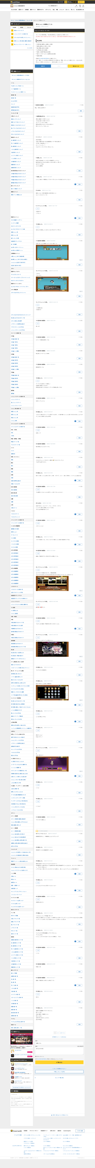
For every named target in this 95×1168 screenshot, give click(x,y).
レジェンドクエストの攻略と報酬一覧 (19, 604)
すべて (59, 66)
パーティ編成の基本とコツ (17, 676)
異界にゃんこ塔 (14, 235)
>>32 (38, 637)
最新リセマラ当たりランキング (18, 122)
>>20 (38, 430)
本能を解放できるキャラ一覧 (17, 622)
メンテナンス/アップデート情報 (18, 797)
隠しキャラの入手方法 (16, 713)
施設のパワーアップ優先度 (17, 716)
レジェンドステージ (15, 399)
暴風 (12, 459)
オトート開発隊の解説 (16, 831)
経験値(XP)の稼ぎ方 (15, 746)
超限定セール (14, 882)
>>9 (37, 305)
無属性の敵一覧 (14, 976)
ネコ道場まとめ (14, 610)
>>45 (38, 899)
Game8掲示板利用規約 (44, 58)
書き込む (60, 1062)
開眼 (12, 471)
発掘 (12, 477)
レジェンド (61, 9)
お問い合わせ (52, 1130)
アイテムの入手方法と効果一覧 (18, 1021)
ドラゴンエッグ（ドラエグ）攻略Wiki (50, 1150)
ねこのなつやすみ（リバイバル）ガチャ (19, 286)
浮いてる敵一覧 (14, 985)
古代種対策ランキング (16, 161)
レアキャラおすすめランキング (18, 131)
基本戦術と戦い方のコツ (16, 673)
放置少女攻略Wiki (27, 1154)
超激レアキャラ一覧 (15, 921)
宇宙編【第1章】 (14, 378)
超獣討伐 (13, 453)
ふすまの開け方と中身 (16, 782)
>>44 (38, 882)
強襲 (12, 501)
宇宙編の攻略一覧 (15, 375)
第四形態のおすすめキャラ (17, 643)
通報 (82, 105)
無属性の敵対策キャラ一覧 (17, 939)
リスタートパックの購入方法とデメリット (20, 667)
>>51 (38, 994)
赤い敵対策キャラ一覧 (16, 942)
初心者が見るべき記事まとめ (17, 652)
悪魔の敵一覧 (14, 1006)
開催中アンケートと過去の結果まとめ (19, 861)
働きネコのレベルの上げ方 (17, 679)
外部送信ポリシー (44, 1130)
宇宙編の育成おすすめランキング (18, 179)
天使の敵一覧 (14, 991)
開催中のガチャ (40, 9)
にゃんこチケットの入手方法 (17, 740)
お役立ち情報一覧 (15, 788)
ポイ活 (61, 2)
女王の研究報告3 (14, 559)
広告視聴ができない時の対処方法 (18, 804)
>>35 (38, 713)
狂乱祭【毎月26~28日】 (16, 265)
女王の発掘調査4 (14, 580)
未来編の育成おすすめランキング (18, 176)
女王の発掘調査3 (14, 577)
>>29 (38, 570)
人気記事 (14, 27)
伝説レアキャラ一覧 (15, 918)
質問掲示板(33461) (15, 110)
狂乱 (54, 9)
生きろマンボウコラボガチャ (17, 280)
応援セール (13, 876)
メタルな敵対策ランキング (17, 149)
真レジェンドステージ (16, 402)
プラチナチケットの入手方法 (17, 327)
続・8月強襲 (13, 244)
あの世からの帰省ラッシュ (17, 250)
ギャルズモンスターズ (16, 274)
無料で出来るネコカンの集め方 (18, 737)
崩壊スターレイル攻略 (28, 1141)
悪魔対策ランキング (15, 164)
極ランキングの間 (15, 238)
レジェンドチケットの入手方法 (18, 330)
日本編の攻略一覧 (15, 339)
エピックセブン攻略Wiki (68, 1145)
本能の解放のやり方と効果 (17, 625)
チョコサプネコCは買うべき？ (17, 906)
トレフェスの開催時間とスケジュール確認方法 (21, 728)
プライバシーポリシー (34, 1130)
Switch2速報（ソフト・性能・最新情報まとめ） (72, 1135)
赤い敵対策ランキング (16, 140)
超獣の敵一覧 (14, 1009)
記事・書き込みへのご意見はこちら (60, 1115)
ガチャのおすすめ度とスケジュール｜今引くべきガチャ (23, 37)
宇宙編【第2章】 (14, 381)
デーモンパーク (14, 535)
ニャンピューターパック (16, 894)
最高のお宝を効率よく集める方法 (18, 725)
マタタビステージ (15, 514)
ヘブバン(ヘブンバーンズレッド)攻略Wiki (71, 1150)
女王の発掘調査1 (14, 571)
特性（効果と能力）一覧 (16, 1027)
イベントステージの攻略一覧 (17, 523)
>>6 (37, 208)
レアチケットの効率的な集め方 (18, 324)
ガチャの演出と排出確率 (16, 321)
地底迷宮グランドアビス (16, 241)
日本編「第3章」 (14, 348)
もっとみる (29, 48)
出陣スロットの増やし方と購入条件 (19, 776)
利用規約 (25, 1130)
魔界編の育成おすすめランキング (18, 182)
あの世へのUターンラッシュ (17, 247)
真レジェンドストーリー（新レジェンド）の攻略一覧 (23, 44)
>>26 (38, 523)
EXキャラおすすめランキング (17, 134)
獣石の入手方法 (14, 755)
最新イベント (33, 9)
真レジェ (67, 9)
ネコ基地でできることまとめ (17, 761)
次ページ (62, 1033)
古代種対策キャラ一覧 (16, 964)
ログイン (82, 2)
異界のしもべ (14, 532)
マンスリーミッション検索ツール (18, 92)
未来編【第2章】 (14, 363)
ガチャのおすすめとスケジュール (18, 292)
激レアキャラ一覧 (15, 924)
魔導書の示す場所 (15, 529)
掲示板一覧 (13, 98)
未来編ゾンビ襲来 (15, 369)
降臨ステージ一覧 (15, 441)
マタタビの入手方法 (15, 752)
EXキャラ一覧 (14, 930)
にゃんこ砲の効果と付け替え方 (18, 834)
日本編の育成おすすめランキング (18, 173)
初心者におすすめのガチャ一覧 (18, 318)
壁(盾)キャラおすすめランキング (18, 125)
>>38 (38, 785)
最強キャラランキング (19, 30)
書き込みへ (75, 66)
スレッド (29, 27)
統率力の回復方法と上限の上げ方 (18, 683)
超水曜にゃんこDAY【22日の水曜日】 (19, 259)
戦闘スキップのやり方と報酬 (17, 692)
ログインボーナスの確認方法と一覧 (19, 770)
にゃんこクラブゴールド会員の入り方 (19, 870)
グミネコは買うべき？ (16, 903)
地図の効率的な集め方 (16, 480)
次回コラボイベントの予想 (17, 592)
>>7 (37, 227)
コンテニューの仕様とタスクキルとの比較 (20, 686)
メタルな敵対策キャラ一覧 (17, 952)
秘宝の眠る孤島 (14, 495)
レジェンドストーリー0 (16, 405)
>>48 (38, 950)
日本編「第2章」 (14, 345)
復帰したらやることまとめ (17, 791)
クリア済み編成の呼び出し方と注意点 (19, 695)
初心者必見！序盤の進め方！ (17, 655)
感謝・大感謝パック (15, 885)
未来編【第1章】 (14, 360)
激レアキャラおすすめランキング (18, 128)
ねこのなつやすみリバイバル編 (18, 229)
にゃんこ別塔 (14, 420)
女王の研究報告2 (14, 556)
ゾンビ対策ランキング (16, 158)
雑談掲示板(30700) (15, 107)
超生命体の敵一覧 (15, 1012)
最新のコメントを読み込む (60, 1037)
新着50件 (43, 66)
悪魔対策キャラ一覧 (15, 967)
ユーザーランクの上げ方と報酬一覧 (19, 764)
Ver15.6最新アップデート (16, 220)
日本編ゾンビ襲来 (15, 351)
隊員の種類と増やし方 (16, 825)
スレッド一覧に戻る (59, 1077)
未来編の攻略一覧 (15, 357)
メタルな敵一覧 (14, 988)
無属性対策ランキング (16, 167)
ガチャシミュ (48, 9)
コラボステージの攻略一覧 (17, 589)
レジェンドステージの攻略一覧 (21, 34)
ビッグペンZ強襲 (14, 223)
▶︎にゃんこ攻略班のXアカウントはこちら (21, 79)
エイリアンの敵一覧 (15, 994)
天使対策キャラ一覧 (15, 961)
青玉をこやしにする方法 (16, 719)
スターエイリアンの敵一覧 (17, 997)
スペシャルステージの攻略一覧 (18, 426)
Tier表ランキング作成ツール (17, 86)
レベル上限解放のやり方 (16, 710)
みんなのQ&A (14, 9)
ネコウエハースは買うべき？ (17, 900)
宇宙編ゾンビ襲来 (15, 387)
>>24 (38, 489)
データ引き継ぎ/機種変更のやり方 (18, 794)
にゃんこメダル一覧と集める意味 (18, 779)
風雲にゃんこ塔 (14, 232)
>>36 (38, 730)
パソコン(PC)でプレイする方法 (18, 807)
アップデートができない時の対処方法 (19, 801)
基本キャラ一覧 (14, 933)
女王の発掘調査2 (14, 574)
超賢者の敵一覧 (14, 1015)
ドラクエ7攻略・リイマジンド (30, 1138)
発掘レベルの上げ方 (15, 483)
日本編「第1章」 (14, 342)
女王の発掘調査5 (14, 583)
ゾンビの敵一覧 (14, 1000)
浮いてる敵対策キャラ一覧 (17, 949)
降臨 (57, 9)
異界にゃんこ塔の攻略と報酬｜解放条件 (22, 41)
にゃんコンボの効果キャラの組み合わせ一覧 (20, 852)
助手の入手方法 (14, 846)
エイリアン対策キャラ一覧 (17, 955)
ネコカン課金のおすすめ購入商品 (18, 867)
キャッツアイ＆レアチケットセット (19, 891)
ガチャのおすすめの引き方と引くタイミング (20, 314)
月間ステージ (14, 507)
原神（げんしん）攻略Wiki (29, 1145)
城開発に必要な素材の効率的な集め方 (19, 843)
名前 (36, 1040)
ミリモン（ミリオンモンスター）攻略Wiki (71, 1154)
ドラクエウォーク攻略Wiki (29, 1143)
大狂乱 (12, 435)
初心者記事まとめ (80, 9)
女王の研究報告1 (14, 553)
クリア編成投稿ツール (16, 89)
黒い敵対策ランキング (16, 146)
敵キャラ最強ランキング (16, 188)
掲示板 (21, 27)
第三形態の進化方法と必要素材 (18, 704)
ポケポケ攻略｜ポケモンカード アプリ (70, 1138)
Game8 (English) (67, 1130)
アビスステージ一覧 (15, 444)
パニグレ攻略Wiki (46, 1145)
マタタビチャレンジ (15, 517)
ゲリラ (12, 450)
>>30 (38, 604)
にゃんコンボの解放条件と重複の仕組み (19, 855)
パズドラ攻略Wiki (46, 1141)
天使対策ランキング (15, 152)
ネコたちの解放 (14, 547)
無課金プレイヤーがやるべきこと (18, 658)
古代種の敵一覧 (14, 1003)
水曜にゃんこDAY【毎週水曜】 (18, 256)
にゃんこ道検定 (14, 613)
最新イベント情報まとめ (16, 194)
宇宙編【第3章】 (14, 384)
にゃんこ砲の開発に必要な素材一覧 (19, 840)
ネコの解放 (13, 538)
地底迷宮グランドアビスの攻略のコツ (19, 598)
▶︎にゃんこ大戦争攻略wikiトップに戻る (20, 75)
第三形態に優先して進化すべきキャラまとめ (20, 707)
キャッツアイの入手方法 (16, 749)
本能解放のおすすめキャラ (17, 628)
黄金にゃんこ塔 (14, 417)
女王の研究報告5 (14, 565)
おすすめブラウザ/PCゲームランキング (22, 1087)
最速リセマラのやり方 (16, 664)
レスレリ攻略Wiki (27, 1147)
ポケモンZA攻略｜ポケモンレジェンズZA (32, 1135)
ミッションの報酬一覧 (16, 767)
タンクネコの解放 (15, 541)
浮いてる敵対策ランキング (17, 143)
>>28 (38, 553)
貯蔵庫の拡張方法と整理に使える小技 (19, 773)
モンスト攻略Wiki (66, 1141)
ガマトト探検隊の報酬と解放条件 (18, 819)
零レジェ (73, 9)
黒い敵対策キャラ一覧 (16, 946)
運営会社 (59, 1130)
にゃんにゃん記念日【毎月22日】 (18, 262)
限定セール (13, 879)
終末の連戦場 (14, 489)
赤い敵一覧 (13, 979)
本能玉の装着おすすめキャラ (17, 637)
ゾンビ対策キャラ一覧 (16, 958)
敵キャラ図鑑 (14, 973)
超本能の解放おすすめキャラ (17, 631)
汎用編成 (27, 9)
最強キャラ (21, 9)
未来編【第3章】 (14, 366)
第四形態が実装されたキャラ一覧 (18, 646)
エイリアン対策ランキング (17, 155)
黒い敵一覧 (13, 982)
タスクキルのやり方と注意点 (17, 689)
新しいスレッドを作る (60, 1071)
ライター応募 (80, 1130)
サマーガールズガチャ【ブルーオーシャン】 (20, 277)
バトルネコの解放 (15, 544)
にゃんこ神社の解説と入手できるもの (19, 822)
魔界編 (12, 393)
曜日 (12, 465)
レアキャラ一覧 (14, 927)
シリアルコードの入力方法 (17, 810)
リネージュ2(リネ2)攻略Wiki (49, 1154)
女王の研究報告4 (14, 562)
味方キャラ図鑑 (14, 915)
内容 (36, 1046)
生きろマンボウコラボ (16, 226)
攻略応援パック (14, 888)
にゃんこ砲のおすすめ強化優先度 (18, 837)
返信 (81, 111)
